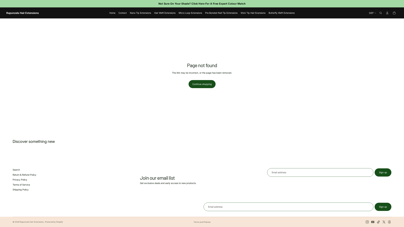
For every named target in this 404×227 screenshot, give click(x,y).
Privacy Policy (20, 179)
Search (16, 169)
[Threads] (389, 222)
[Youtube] (373, 222)
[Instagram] (367, 222)
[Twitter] (384, 222)
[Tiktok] (378, 222)
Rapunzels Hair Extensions (32, 222)
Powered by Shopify (54, 222)
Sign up (383, 172)
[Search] (380, 12)
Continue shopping (202, 84)
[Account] (387, 12)
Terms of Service (21, 184)
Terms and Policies (202, 222)
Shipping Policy (21, 189)
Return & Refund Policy (24, 174)
